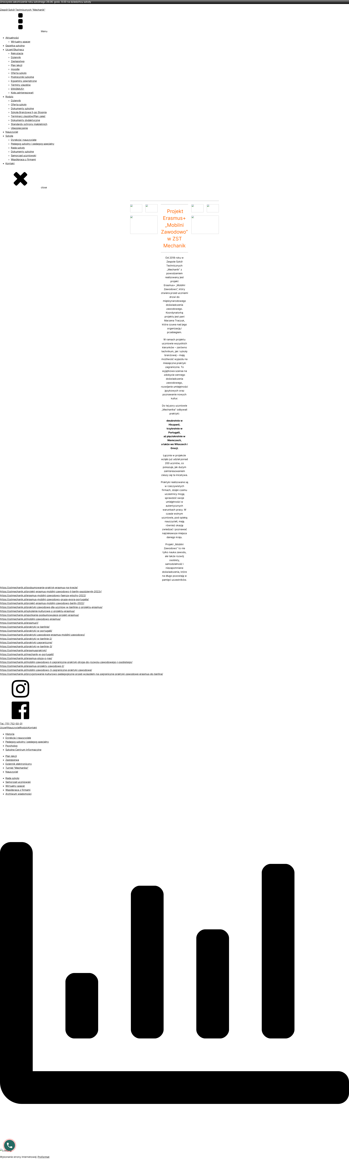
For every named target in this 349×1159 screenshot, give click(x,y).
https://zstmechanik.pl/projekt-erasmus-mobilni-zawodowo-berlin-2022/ (42, 603)
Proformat (43, 1156)
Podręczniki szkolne (22, 77)
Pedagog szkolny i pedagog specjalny (32, 143)
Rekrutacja (17, 53)
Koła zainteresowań (22, 92)
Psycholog (11, 745)
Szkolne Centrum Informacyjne (23, 749)
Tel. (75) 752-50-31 (11, 723)
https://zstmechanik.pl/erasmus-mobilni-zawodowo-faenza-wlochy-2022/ (43, 595)
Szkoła (9, 135)
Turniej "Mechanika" (16, 767)
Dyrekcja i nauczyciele (23, 139)
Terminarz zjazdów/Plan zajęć (28, 116)
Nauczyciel (11, 132)
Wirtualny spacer (20, 41)
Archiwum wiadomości (18, 793)
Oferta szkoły (19, 73)
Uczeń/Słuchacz (14, 49)
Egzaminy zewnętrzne (24, 81)
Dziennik (16, 57)
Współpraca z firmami (23, 159)
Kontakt (10, 163)
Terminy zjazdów (21, 84)
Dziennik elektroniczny (18, 763)
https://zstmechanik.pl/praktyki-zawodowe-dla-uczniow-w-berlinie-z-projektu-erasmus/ (51, 607)
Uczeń (3, 727)
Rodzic (9, 96)
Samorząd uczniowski (23, 155)
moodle (15, 69)
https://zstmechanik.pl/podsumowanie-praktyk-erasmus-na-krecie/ (39, 587)
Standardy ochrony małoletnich (29, 124)
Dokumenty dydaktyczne (25, 120)
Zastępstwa (17, 61)
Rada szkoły (18, 147)
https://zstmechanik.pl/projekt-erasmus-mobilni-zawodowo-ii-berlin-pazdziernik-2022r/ (51, 591)
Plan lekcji (16, 65)
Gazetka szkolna (15, 45)
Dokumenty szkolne (22, 108)
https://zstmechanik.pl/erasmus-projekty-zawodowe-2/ (32, 666)
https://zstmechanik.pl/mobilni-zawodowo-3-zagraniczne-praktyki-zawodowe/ (46, 670)
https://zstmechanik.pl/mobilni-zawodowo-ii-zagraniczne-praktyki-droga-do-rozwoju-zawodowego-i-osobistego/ (66, 662)
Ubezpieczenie (19, 128)
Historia (9, 734)
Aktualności (12, 37)
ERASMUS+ (17, 88)
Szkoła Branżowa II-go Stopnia (29, 112)
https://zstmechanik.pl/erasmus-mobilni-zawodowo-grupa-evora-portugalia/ (44, 599)
